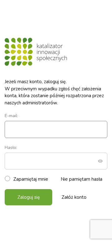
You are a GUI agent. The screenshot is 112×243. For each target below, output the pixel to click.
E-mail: (11, 116)
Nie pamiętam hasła (81, 179)
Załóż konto (74, 197)
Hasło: (11, 147)
